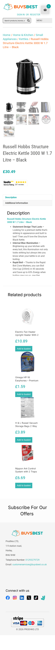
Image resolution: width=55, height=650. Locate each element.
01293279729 (32, 560)
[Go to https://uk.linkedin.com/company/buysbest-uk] (22, 598)
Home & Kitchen (23, 35)
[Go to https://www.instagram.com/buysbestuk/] (15, 598)
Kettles (23, 39)
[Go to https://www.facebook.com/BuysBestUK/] (8, 598)
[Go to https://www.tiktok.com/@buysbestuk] (36, 598)
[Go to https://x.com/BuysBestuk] (29, 598)
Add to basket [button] (24, 349)
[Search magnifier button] (28, 20)
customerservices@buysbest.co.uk (29, 564)
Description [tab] (11, 197)
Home (6, 35)
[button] (47, 56)
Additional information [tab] (16, 203)
